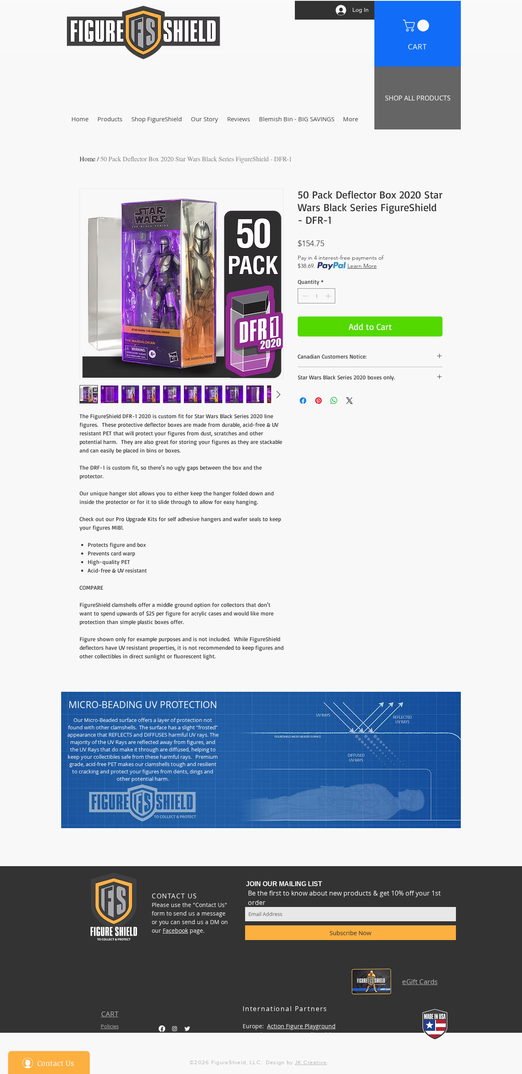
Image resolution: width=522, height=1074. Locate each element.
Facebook (175, 930)
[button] (417, 25)
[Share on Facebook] (303, 401)
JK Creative (311, 1062)
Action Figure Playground (301, 1026)
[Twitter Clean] (187, 1028)
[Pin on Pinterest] (318, 401)
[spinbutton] (316, 296)
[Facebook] (162, 1028)
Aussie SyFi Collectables (304, 1034)
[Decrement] (304, 296)
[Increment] (329, 296)
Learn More (362, 266)
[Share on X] (349, 401)
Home (87, 158)
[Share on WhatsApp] (334, 401)
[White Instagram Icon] (174, 1028)
